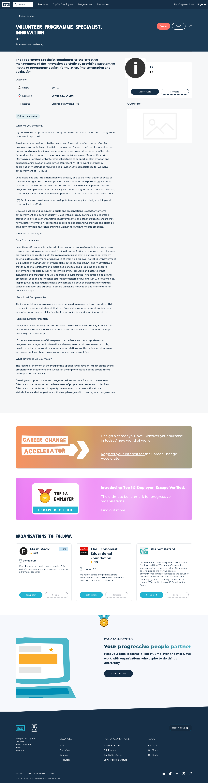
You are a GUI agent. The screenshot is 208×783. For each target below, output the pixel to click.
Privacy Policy (39, 773)
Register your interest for (123, 454)
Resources (103, 4)
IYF (153, 67)
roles (42, 4)
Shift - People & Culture (115, 760)
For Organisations (184, 4)
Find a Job (65, 750)
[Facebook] (177, 773)
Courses (64, 755)
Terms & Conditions (23, 773)
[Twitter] (184, 773)
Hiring (63, 549)
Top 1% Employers (62, 4)
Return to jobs (26, 16)
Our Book (153, 755)
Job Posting (110, 750)
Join (62, 745)
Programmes (85, 4)
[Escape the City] (6, 4)
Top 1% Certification (113, 755)
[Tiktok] (170, 773)
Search (22, 4)
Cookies (51, 773)
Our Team (153, 750)
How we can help (112, 745)
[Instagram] (190, 773)
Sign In (201, 4)
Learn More (118, 673)
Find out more (113, 510)
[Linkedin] (163, 773)
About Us (152, 745)
